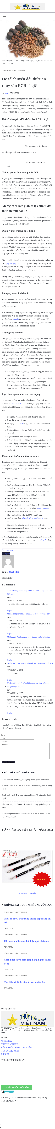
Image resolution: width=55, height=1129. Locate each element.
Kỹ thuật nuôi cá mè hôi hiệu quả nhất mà (26, 941)
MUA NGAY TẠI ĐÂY (27, 893)
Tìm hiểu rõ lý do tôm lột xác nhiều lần (24, 982)
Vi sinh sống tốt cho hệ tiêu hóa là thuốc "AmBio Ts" (28, 614)
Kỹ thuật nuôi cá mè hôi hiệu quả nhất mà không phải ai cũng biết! (27, 787)
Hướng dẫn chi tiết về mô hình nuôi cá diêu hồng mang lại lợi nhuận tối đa (29, 685)
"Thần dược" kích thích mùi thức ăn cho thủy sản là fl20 (30, 663)
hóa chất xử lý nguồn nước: (33, 518)
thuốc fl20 (18, 423)
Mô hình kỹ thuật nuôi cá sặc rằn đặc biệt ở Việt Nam (28, 637)
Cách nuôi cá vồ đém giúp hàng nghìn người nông (27, 961)
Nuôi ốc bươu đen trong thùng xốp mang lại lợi (27, 920)
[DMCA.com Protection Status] (7, 1091)
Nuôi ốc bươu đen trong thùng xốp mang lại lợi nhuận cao (25, 780)
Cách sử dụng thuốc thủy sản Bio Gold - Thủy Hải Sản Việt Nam (29, 592)
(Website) (14, 572)
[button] (16, 1087)
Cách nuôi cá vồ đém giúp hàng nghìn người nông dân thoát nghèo (26, 796)
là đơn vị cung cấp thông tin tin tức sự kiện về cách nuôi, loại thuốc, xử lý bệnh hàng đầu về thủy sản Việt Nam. (27, 1030)
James (6, 93)
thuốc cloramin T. (44, 508)
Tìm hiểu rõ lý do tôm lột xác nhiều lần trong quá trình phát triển (26, 806)
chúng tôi (43, 540)
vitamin (16, 319)
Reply (9, 610)
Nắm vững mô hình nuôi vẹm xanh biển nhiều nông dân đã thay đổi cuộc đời (26, 815)
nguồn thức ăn (18, 404)
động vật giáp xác (12, 263)
